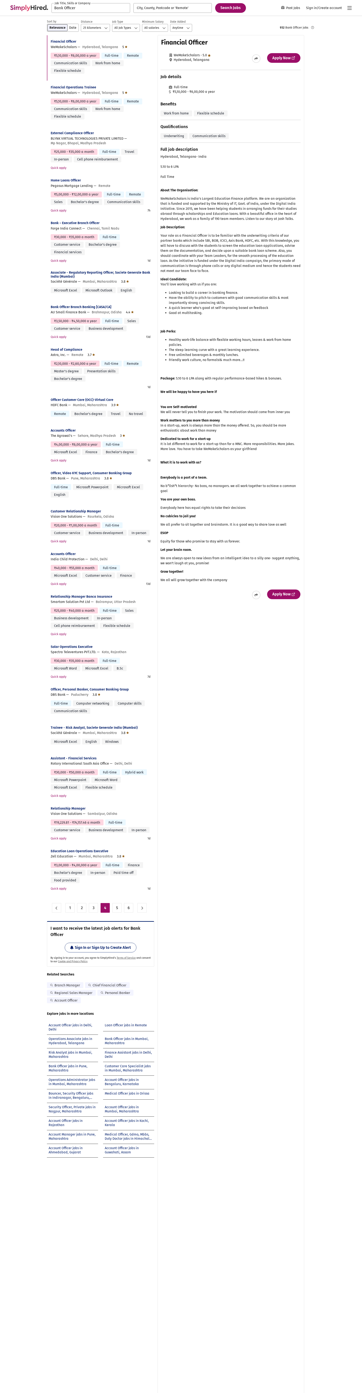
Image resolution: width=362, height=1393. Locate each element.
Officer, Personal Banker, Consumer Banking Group (90, 689)
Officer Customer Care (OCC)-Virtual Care (82, 400)
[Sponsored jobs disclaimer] (312, 27)
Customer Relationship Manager (76, 511)
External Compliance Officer (72, 133)
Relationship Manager (68, 808)
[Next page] (142, 908)
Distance (87, 22)
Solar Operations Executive (72, 647)
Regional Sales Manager (73, 993)
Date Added (178, 22)
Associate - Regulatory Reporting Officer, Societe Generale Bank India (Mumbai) (100, 274)
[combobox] (91, 8)
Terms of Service (126, 957)
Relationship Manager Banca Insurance (81, 597)
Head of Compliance (66, 350)
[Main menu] (349, 8)
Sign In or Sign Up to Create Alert (103, 947)
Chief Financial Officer (109, 985)
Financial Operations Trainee (73, 87)
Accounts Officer (63, 430)
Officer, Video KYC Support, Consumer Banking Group (91, 473)
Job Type (117, 22)
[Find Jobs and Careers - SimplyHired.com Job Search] (29, 8)
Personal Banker (117, 993)
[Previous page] (56, 908)
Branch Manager (67, 985)
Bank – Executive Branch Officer (75, 223)
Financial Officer (63, 41)
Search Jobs (230, 7)
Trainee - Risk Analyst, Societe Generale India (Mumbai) (94, 728)
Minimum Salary (153, 22)
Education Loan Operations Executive (79, 851)
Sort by (51, 21)
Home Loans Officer (66, 180)
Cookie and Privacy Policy (72, 961)
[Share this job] (256, 58)
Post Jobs (293, 8)
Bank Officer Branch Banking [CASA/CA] (81, 307)
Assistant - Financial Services (74, 758)
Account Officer (66, 1000)
